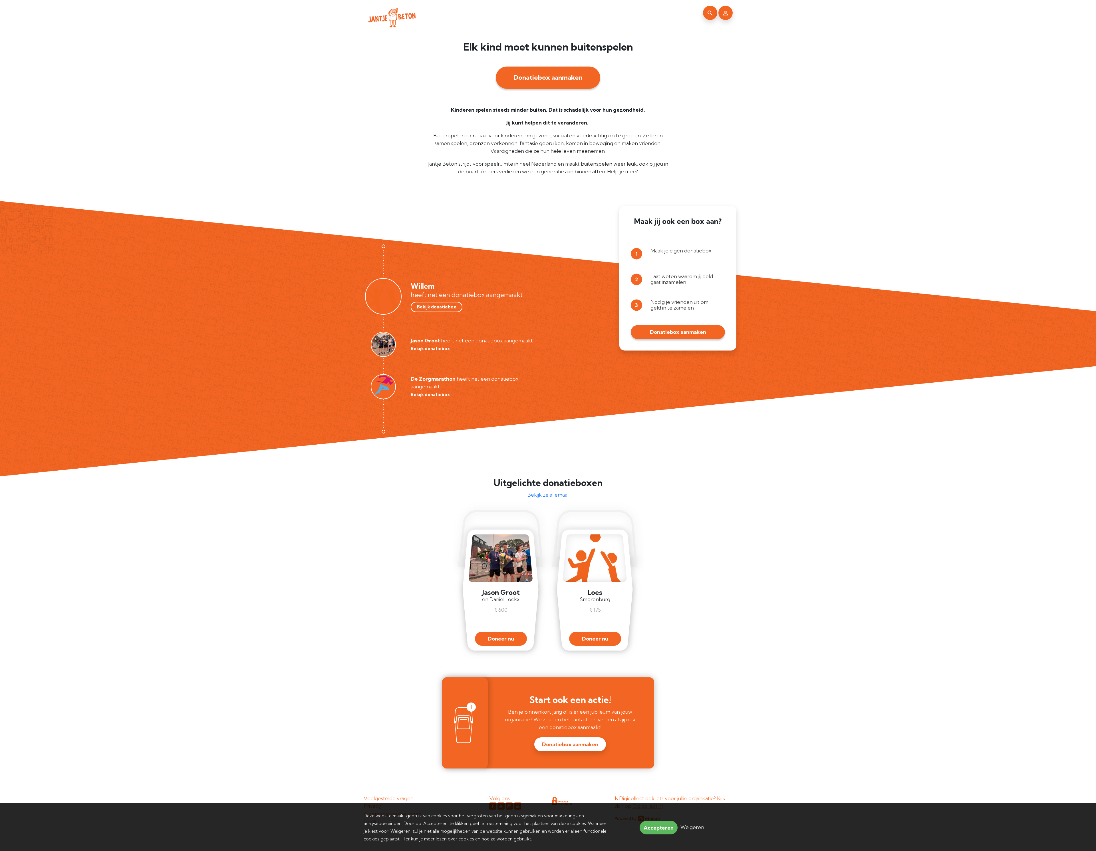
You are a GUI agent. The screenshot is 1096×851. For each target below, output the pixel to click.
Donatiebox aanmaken (548, 77)
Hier (406, 839)
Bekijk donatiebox (436, 307)
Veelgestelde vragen (389, 798)
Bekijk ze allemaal (548, 494)
